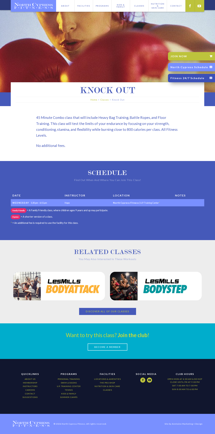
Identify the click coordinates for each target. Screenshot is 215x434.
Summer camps (68, 397)
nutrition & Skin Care (107, 386)
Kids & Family (121, 6)
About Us (30, 379)
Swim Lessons (69, 383)
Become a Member (107, 347)
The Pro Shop (107, 383)
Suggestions (30, 397)
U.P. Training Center (69, 386)
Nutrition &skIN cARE (157, 6)
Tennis (69, 390)
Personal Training (69, 379)
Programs (102, 6)
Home (94, 99)
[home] (33, 6)
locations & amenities (107, 379)
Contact (30, 394)
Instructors (30, 386)
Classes (139, 6)
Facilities (83, 6)
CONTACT (176, 6)
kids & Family (68, 394)
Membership (30, 383)
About (65, 6)
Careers (30, 390)
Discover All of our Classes (107, 311)
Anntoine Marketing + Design (187, 424)
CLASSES (107, 390)
